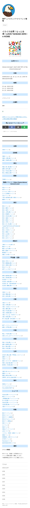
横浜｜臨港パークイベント (9, 250)
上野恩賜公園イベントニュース (10, 398)
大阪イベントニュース (7, 406)
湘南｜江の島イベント (7, 254)
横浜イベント (5, 246)
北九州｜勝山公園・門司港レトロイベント (13, 355)
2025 (3, 495)
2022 (3, 485)
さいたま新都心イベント (8, 193)
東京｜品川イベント (7, 236)
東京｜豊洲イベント (7, 232)
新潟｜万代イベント (7, 261)
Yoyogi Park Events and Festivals (10, 226)
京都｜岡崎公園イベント (8, 294)
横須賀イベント (6, 252)
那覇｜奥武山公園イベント (9, 375)
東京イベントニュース (7, 396)
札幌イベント (5, 156)
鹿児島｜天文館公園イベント (9, 364)
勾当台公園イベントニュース (9, 394)
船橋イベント (5, 199)
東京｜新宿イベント (7, 220)
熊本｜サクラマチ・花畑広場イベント (11, 360)
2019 (3, 474)
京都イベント (5, 292)
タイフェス (5, 425)
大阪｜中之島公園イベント (9, 310)
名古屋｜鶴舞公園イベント (9, 285)
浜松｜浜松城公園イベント (9, 277)
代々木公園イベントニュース (9, 400)
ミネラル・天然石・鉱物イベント (10, 433)
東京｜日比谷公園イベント (9, 216)
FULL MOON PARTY (7, 388)
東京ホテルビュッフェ (7, 419)
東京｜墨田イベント (7, 208)
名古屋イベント (6, 279)
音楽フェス (5, 427)
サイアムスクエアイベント (9, 386)
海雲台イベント (6, 384)
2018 (3, 471)
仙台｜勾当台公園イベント (9, 170)
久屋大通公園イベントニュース (10, 404)
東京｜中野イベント (7, 222)
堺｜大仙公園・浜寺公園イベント (10, 318)
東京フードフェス (6, 413)
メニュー (5, 25)
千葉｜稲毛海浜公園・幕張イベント (11, 197)
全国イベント (5, 149)
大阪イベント (5, 302)
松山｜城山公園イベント (8, 346)
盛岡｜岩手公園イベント (8, 168)
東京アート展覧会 (6, 421)
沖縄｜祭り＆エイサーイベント (10, 371)
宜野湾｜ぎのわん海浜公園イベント (11, 377)
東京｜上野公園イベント (8, 212)
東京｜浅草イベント (7, 210)
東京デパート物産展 (7, 417)
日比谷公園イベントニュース (9, 402)
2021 (3, 481)
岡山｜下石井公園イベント (9, 333)
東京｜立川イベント (7, 238)
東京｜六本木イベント (7, 230)
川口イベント (5, 195)
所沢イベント (5, 189)
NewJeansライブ (6, 441)
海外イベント (5, 423)
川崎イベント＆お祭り (7, 244)
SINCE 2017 (5, 467)
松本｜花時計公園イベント (9, 265)
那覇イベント (5, 373)
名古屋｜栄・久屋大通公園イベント (11, 283)
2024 (3, 492)
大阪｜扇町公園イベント (8, 308)
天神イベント (5, 359)
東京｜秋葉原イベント (7, 214)
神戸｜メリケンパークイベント (10, 325)
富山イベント (5, 267)
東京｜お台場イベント (7, 234)
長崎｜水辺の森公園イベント (9, 362)
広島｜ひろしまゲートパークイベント (11, 335)
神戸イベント (6, 131)
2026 (3, 499)
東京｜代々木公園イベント (9, 224)
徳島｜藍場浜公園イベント (9, 344)
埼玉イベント (5, 187)
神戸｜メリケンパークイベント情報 (9, 503)
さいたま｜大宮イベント (8, 191)
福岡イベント (5, 357)
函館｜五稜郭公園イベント (9, 160)
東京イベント (5, 206)
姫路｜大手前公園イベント (9, 327)
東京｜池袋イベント (7, 218)
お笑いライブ (5, 431)
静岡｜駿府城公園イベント (9, 275)
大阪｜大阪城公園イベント (9, 312)
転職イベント (5, 435)
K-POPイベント (6, 439)
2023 (3, 488)
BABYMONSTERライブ (8, 443)
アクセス (4, 464)
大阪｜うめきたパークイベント (10, 306)
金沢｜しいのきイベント (8, 269)
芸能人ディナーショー (7, 429)
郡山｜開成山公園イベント (9, 172)
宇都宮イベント (6, 179)
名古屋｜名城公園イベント (9, 281)
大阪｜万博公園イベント (8, 304)
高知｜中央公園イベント (8, 348)
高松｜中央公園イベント (8, 342)
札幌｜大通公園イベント (8, 158)
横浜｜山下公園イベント (8, 248)
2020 (3, 478)
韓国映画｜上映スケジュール (9, 437)
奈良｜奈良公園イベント (8, 296)
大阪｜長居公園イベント (8, 316)
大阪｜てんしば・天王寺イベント (10, 314)
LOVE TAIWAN (13, 131)
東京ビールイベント (7, 415)
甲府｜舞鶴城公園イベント (9, 263)
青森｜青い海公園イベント (9, 166)
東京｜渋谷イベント (7, 228)
